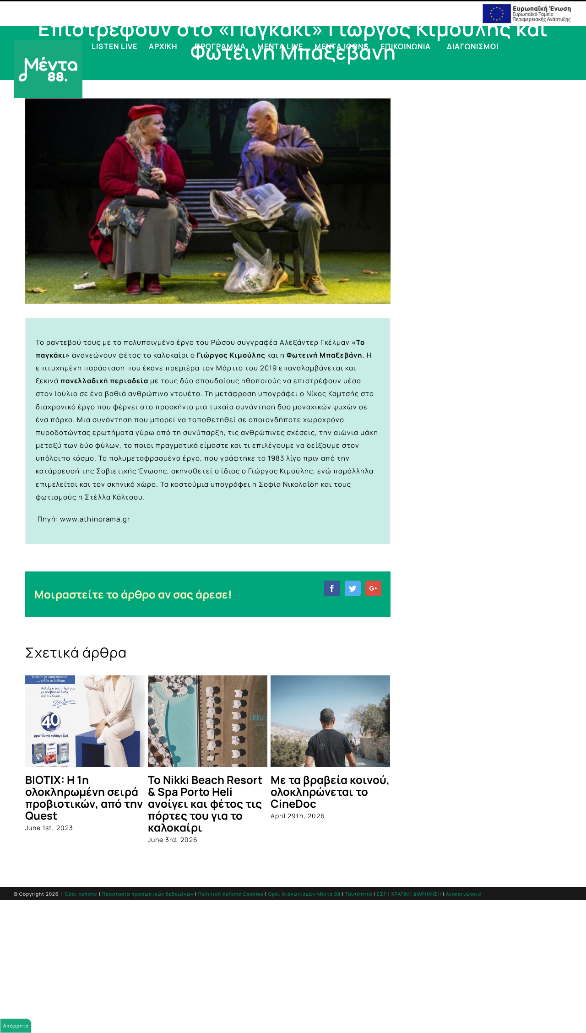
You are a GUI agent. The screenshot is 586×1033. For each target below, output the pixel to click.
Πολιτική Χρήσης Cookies (230, 894)
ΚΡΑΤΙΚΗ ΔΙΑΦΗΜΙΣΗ (416, 894)
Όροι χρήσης (81, 894)
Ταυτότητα (358, 894)
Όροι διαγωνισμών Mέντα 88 (304, 894)
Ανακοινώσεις (464, 894)
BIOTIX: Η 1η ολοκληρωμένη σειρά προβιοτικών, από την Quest (84, 797)
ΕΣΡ (382, 894)
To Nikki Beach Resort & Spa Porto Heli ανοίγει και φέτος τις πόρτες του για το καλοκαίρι (205, 803)
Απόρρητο (16, 1025)
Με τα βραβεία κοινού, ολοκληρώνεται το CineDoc (330, 791)
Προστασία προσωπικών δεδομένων (148, 894)
